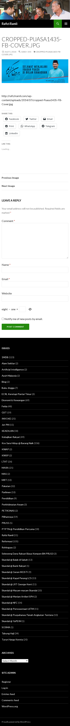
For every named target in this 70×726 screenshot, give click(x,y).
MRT (4, 479)
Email (6, 279)
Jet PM (5, 424)
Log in (5, 687)
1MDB (5, 357)
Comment (8, 220)
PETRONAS (8, 510)
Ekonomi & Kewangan (13, 400)
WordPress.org (10, 706)
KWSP (5, 455)
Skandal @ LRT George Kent (17, 584)
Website (7, 293)
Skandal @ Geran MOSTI (15, 572)
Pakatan (6, 486)
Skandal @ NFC (10, 602)
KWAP (5, 449)
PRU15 (5, 522)
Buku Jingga (8, 387)
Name (6, 264)
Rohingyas (7, 547)
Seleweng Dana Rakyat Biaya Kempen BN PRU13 (27, 553)
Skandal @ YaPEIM (11, 621)
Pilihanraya (7, 516)
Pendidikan (7, 498)
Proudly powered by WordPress (16, 722)
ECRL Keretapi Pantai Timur (16, 394)
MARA (5, 467)
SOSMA (6, 627)
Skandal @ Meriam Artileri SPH (18, 596)
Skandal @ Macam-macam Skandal (19, 590)
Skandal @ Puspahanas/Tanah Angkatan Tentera (27, 614)
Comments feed (10, 700)
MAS (4, 473)
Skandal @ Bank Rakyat (14, 565)
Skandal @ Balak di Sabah (15, 559)
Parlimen (6, 492)
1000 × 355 (26, 51)
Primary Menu (66, 24)
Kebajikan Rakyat (11, 437)
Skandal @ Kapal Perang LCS (17, 578)
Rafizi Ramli (9, 24)
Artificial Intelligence (13, 369)
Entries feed (8, 694)
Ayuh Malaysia (9, 375)
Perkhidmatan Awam (13, 504)
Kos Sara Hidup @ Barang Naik (17, 443)
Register (6, 681)
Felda (4, 406)
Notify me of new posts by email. (23, 318)
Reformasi (7, 541)
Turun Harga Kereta (12, 639)
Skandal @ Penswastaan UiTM (18, 608)
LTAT (4, 461)
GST (4, 412)
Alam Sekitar (8, 363)
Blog (4, 381)
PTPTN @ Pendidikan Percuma (18, 529)
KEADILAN (8, 430)
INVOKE (6, 418)
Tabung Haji (8, 633)
